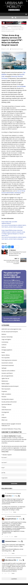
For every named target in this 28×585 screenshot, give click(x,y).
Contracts (4, 344)
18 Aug (20, 560)
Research (4, 396)
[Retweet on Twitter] (5, 493)
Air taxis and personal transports (10, 331)
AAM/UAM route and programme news (11, 329)
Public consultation (6, 394)
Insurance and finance (7, 373)
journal (21, 86)
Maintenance (5, 381)
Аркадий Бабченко (10, 519)
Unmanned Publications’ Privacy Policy (11, 429)
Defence (4, 347)
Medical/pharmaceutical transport (10, 386)
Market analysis (5, 383)
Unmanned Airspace (10, 541)
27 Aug (15, 496)
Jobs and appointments (7, 376)
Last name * (4, 462)
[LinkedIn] (12, 17)
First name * (4, 457)
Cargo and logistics (6, 339)
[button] (27, 1)
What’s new (4, 420)
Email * (3, 467)
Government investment (8, 365)
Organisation (5, 477)
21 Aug (20, 519)
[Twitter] (15, 17)
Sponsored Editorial (6, 404)
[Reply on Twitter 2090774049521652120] (3, 537)
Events (3, 352)
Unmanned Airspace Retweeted (14, 493)
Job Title (3, 472)
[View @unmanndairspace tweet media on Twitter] (14, 551)
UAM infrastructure (6, 409)
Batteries (4, 334)
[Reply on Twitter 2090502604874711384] (3, 553)
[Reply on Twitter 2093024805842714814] (3, 512)
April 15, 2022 (6, 49)
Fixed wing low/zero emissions (9, 360)
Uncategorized (5, 412)
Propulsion (4, 391)
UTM (3, 415)
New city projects (6, 389)
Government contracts (7, 363)
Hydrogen (4, 368)
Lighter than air (5, 378)
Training (4, 407)
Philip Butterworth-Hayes (17, 49)
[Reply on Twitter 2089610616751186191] (3, 573)
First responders (6, 357)
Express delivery (6, 355)
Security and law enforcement (9, 402)
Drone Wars (8, 496)
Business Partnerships (7, 337)
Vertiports (4, 417)
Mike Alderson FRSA (10, 560)
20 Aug (18, 541)
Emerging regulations (7, 350)
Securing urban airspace (8, 399)
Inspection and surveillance (8, 370)
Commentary (5, 342)
